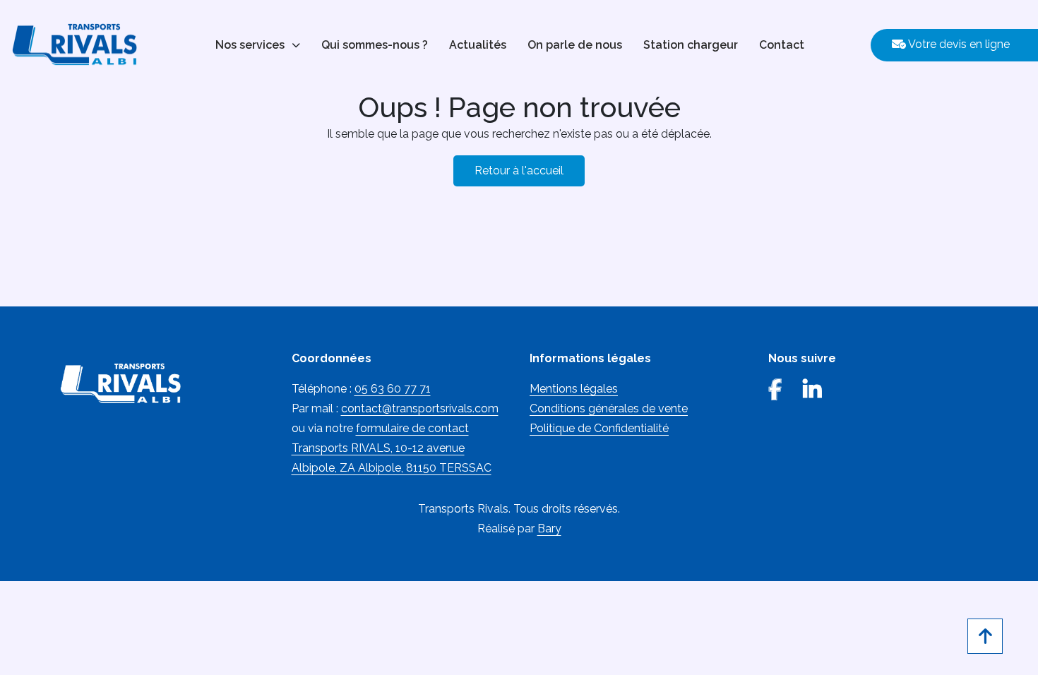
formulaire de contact (412, 428)
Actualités (477, 45)
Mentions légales (574, 388)
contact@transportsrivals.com (420, 408)
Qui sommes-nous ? (374, 45)
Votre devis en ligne (958, 44)
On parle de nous (574, 45)
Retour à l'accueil (519, 170)
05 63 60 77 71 (392, 388)
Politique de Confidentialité (599, 428)
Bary (549, 528)
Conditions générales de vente (609, 408)
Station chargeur (690, 45)
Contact (781, 45)
